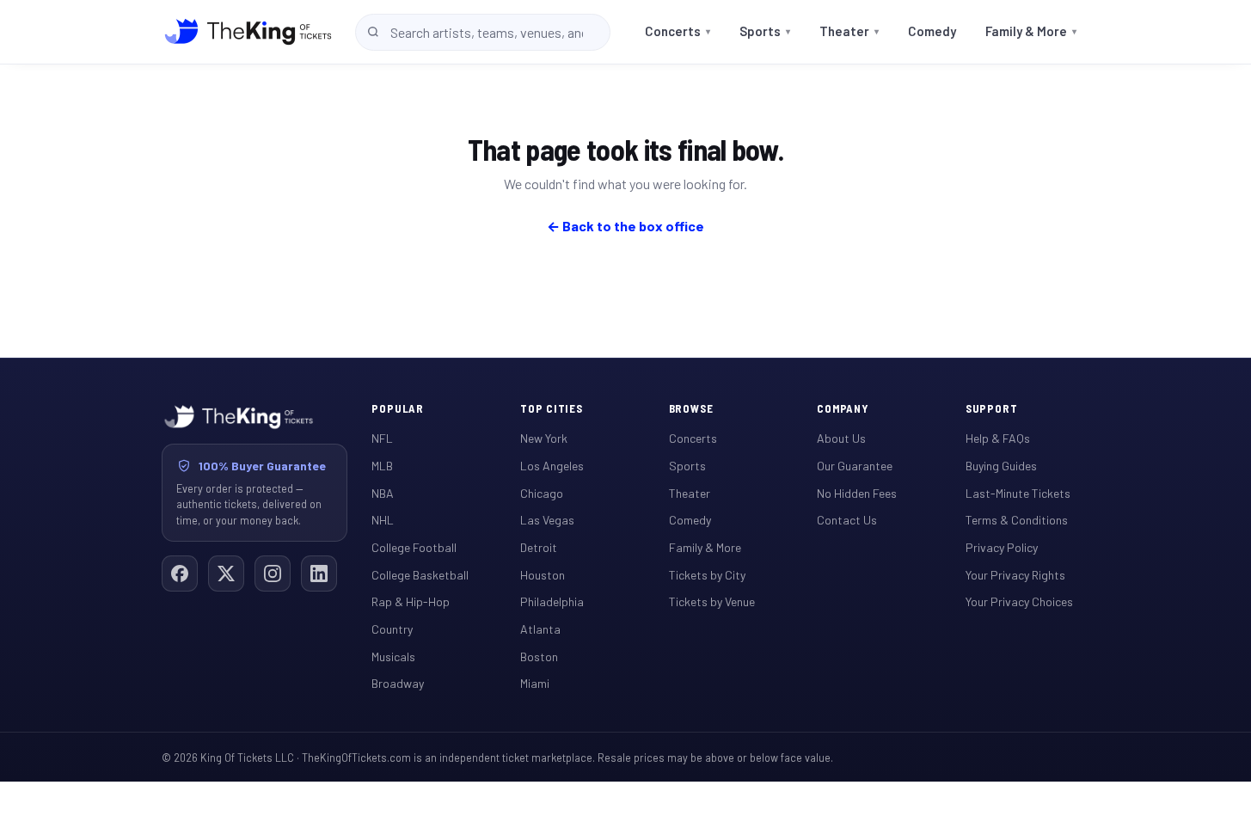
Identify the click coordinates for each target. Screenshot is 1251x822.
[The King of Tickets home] (248, 31)
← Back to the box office (625, 226)
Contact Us (847, 519)
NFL (382, 438)
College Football (414, 547)
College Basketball (420, 574)
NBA (382, 493)
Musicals (393, 656)
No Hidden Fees (857, 493)
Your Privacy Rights (1015, 574)
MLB (382, 465)
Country (392, 629)
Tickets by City (707, 574)
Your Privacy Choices (1019, 601)
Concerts (677, 31)
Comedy (932, 31)
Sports (764, 31)
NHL (382, 519)
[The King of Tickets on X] (226, 573)
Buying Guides (1001, 465)
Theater (849, 31)
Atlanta (540, 629)
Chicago (541, 493)
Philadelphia (552, 601)
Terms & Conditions (1017, 519)
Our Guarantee (854, 465)
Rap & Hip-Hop (410, 601)
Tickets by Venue (712, 601)
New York (543, 438)
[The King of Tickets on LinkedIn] (319, 573)
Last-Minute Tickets (1018, 493)
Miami (534, 683)
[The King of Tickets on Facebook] (180, 573)
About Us (841, 438)
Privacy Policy (1002, 547)
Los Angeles (552, 465)
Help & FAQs (998, 438)
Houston (542, 574)
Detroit (538, 547)
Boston (539, 656)
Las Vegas (547, 519)
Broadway (397, 683)
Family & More (1030, 31)
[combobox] (482, 32)
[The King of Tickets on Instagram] (272, 573)
